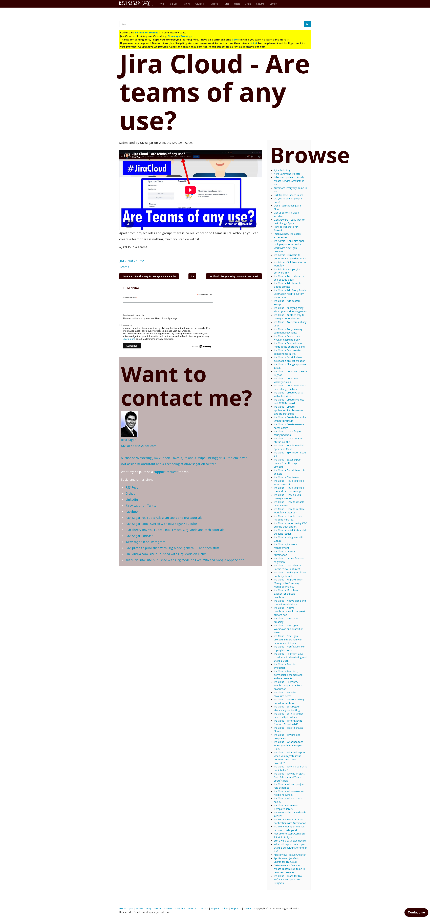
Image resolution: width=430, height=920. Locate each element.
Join (131, 908)
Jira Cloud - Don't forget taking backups (287, 433)
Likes (225, 908)
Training (186, 3)
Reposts (236, 908)
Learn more (129, 339)
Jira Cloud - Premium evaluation (285, 665)
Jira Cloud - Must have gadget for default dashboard (286, 593)
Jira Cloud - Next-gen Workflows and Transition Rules (288, 629)
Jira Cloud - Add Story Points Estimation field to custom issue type (290, 293)
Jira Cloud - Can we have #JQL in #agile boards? (287, 337)
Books (248, 3)
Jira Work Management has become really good (289, 828)
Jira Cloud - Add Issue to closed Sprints (288, 284)
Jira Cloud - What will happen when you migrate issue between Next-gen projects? (290, 758)
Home (161, 3)
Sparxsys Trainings (180, 36)
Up (192, 276)
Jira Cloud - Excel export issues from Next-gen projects (287, 463)
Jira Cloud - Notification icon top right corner (289, 648)
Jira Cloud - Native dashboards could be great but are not (289, 611)
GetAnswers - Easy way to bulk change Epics (289, 221)
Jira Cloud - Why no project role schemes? (289, 785)
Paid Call (173, 3)
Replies (215, 908)
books (236, 39)
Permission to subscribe (133, 315)
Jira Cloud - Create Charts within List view (288, 394)
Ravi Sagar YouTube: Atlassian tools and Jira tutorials (163, 518)
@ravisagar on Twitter (141, 506)
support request (166, 472)
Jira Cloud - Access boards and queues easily (289, 277)
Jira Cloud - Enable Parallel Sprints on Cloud (289, 447)
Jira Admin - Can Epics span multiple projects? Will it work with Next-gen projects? (289, 246)
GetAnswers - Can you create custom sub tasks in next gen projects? (289, 869)
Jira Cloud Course (131, 261)
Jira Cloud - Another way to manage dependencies (149, 276)
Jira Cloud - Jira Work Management (285, 545)
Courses (199, 3)
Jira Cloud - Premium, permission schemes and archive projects (288, 675)
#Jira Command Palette (287, 173)
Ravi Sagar (128, 440)
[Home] (137, 3)
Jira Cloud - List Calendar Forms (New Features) (288, 567)
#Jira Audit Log (282, 170)
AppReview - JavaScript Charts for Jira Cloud (287, 859)
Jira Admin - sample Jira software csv (287, 270)
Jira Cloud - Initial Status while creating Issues (290, 531)
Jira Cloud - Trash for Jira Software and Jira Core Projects (288, 879)
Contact (273, 3)
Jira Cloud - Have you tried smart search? (289, 482)
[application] (416, 913)
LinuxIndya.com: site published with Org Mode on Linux (165, 554)
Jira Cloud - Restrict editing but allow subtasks (289, 701)
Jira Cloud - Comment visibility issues (286, 380)
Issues (248, 908)
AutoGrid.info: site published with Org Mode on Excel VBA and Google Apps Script (184, 560)
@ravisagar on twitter (200, 464)
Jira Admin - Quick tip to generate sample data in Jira (290, 256)
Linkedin (131, 499)
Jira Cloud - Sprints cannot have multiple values (288, 715)
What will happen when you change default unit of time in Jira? (290, 847)
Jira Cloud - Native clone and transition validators (290, 602)
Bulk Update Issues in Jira (288, 195)
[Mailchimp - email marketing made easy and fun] (201, 346)
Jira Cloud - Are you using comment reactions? (234, 276)
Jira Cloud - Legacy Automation (284, 553)
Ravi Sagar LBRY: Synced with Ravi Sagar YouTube (161, 524)
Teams (124, 267)
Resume (260, 3)
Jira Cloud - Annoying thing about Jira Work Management (290, 309)
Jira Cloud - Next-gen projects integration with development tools (288, 639)
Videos (214, 3)
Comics (168, 908)
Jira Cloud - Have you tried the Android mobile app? (289, 489)
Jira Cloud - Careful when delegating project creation (289, 359)
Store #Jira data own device (290, 840)
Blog (227, 3)
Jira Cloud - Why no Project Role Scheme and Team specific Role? (289, 777)
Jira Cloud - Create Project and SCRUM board (289, 401)
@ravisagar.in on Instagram (145, 542)
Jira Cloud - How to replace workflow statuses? (289, 510)
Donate (204, 908)
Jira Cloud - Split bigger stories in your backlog (287, 708)
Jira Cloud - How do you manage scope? (287, 496)
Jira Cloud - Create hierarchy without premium (290, 418)
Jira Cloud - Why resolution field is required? (289, 792)
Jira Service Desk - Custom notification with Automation (290, 821)
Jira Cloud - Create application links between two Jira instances (288, 410)
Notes (237, 3)
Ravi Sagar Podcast (139, 536)
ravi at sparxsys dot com (139, 446)
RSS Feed (131, 487)
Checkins (180, 908)
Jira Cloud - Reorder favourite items (285, 694)
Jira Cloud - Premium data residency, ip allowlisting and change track (290, 657)
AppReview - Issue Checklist (290, 854)
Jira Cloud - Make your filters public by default (290, 574)
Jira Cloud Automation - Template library (287, 807)
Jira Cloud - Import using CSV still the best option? (290, 524)
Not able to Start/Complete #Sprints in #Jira (290, 835)
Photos (192, 908)
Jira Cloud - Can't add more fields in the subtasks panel (289, 344)
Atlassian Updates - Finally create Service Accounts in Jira (289, 181)
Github (130, 493)
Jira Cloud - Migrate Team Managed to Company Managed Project (288, 583)
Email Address (130, 298)
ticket (253, 43)
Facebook (132, 512)
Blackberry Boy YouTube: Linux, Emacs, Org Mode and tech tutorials (174, 530)
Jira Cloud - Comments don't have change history (290, 387)
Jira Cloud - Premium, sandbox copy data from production (288, 685)
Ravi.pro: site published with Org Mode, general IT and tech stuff (172, 548)
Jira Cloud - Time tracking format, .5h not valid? (288, 722)
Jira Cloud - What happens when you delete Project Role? (288, 745)
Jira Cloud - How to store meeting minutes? (288, 517)
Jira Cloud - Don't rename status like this (288, 440)
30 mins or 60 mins (147, 32)
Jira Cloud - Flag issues (286, 477)
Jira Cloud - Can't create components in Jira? (287, 351)
